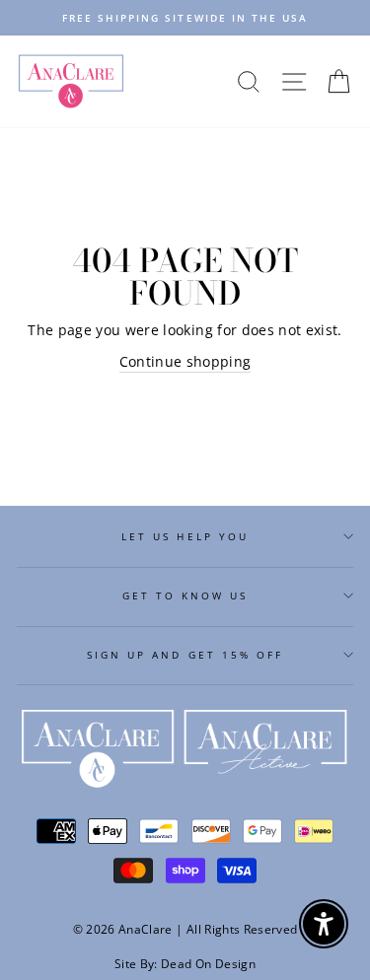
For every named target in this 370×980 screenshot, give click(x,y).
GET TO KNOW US (185, 595)
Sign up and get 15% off (185, 655)
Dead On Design (208, 963)
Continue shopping (185, 361)
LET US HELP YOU (185, 536)
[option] (185, 18)
